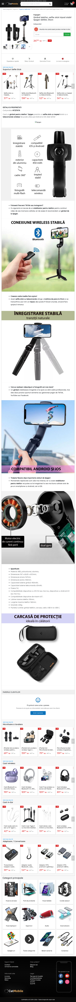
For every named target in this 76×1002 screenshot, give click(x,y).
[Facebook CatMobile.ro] (62, 976)
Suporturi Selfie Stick (24, 9)
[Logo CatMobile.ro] (12, 3)
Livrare (7, 976)
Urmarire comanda (11, 967)
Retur (7, 980)
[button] (73, 86)
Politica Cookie (35, 980)
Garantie (8, 978)
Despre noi (34, 965)
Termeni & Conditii (36, 976)
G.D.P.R (32, 984)
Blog (31, 967)
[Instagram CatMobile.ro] (67, 982)
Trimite (67, 34)
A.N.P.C (32, 982)
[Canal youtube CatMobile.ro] (67, 976)
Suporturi (15, 9)
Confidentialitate (36, 978)
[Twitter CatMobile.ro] (62, 982)
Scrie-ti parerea (38, 713)
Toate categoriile (7, 9)
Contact (7, 965)
